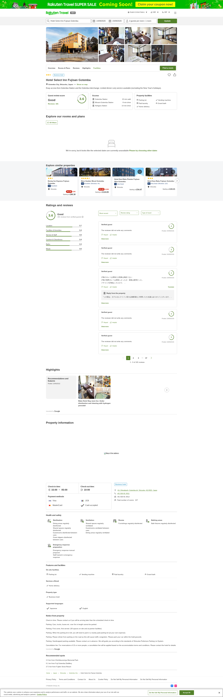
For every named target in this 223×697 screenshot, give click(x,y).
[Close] (219, 692)
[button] (57, 13)
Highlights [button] (86, 68)
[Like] (169, 74)
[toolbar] (108, 21)
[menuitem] (138, 12)
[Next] (177, 181)
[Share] (174, 74)
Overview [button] (51, 68)
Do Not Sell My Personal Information (153, 679)
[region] (111, 693)
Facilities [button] (97, 68)
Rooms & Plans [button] (64, 68)
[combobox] (68, 21)
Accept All (186, 693)
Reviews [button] (76, 68)
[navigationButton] (123, 358)
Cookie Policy (42, 694)
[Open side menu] (175, 13)
